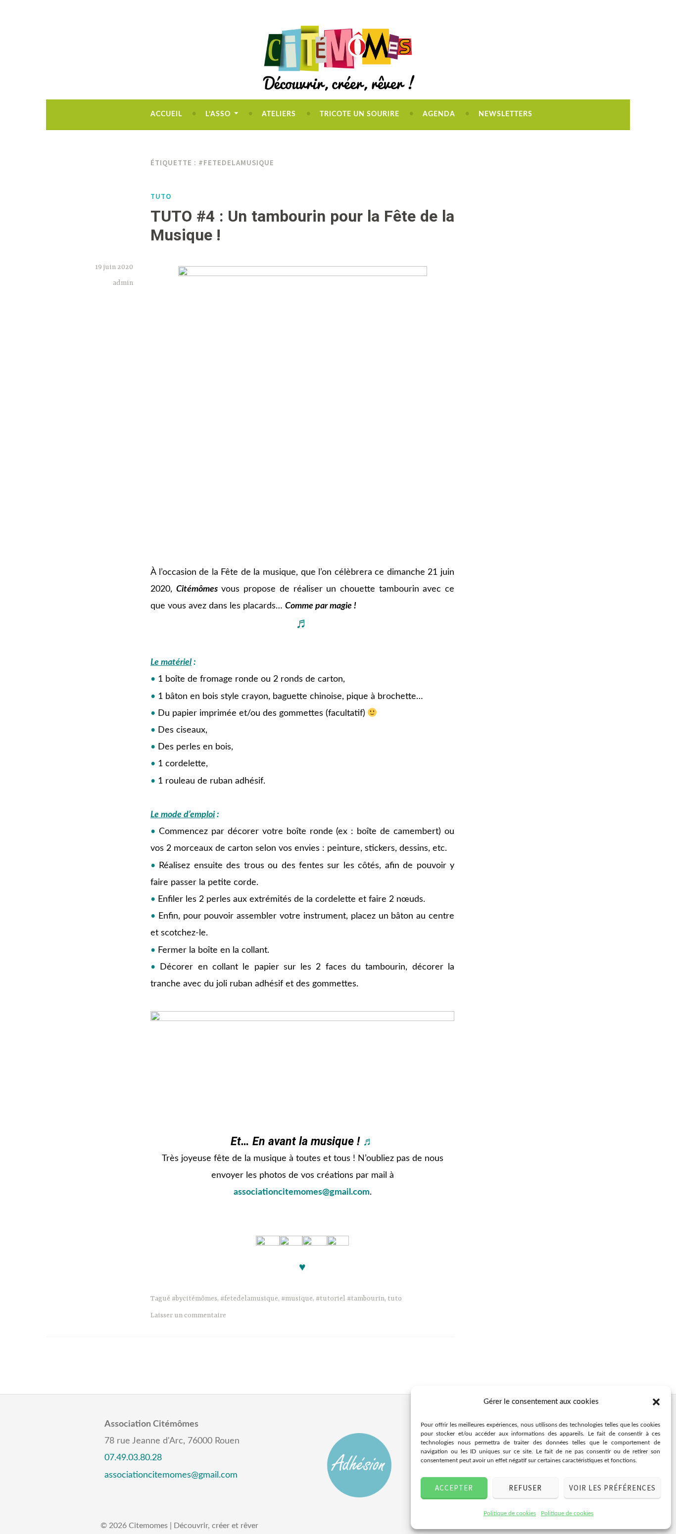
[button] (656, 1402)
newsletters (505, 114)
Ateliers (279, 114)
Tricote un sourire (359, 114)
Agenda (439, 114)
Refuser (525, 1487)
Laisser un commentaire (188, 1315)
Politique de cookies (509, 1513)
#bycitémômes (194, 1298)
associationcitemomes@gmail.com (302, 1192)
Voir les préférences (612, 1487)
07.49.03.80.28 (133, 1457)
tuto (394, 1298)
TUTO (160, 196)
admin (123, 283)
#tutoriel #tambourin (350, 1298)
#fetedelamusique (249, 1298)
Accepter (454, 1487)
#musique (297, 1298)
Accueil (166, 114)
